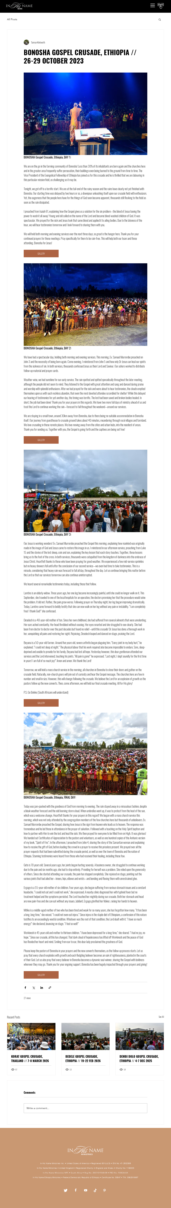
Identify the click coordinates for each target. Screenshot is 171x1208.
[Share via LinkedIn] (41, 987)
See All (161, 1016)
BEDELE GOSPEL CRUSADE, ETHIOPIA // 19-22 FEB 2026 (83, 1058)
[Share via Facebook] (25, 987)
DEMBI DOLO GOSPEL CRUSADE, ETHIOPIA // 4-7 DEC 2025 (139, 1058)
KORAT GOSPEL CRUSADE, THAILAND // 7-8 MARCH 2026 (30, 1058)
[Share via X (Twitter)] (33, 987)
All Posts (12, 19)
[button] (152, 5)
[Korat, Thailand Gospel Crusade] (31, 1036)
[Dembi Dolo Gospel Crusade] (140, 1036)
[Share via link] (49, 987)
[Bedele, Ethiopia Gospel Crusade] (85, 1036)
